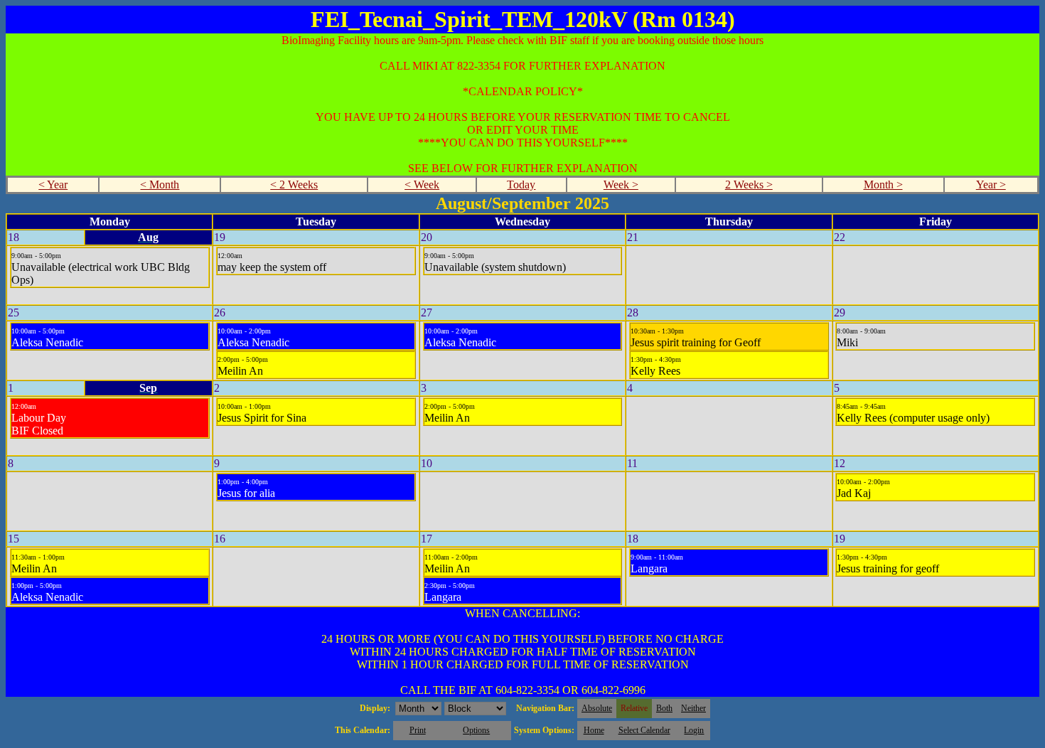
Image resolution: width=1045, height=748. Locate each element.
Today (521, 184)
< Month (159, 184)
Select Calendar (644, 730)
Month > (883, 184)
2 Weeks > (749, 184)
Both (664, 708)
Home (594, 730)
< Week (421, 184)
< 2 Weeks (294, 184)
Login (694, 730)
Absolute (597, 708)
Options (476, 730)
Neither (693, 708)
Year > (991, 184)
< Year (53, 184)
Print (417, 730)
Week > (621, 184)
